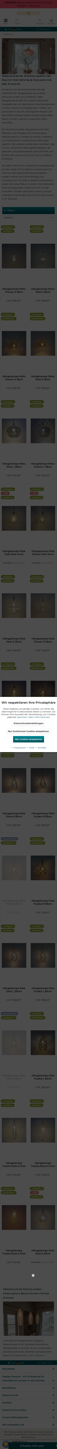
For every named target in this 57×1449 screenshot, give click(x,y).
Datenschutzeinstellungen (28, 723)
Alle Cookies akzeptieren (28, 739)
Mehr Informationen (39, 717)
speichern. (22, 717)
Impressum (19, 747)
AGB (31, 747)
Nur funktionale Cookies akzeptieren (28, 731)
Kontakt (41, 747)
